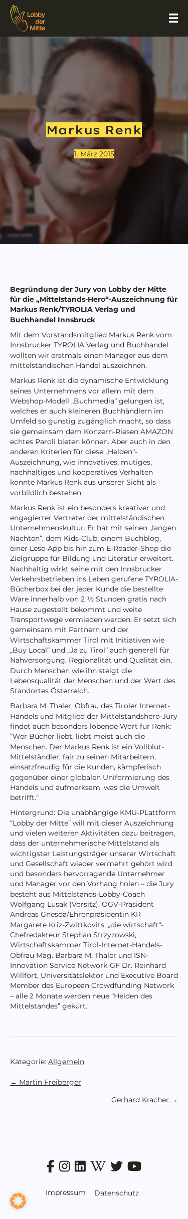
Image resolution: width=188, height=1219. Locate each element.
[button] (18, 1201)
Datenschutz (116, 1192)
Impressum (66, 1192)
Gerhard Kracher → (144, 1099)
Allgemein (66, 1061)
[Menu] (173, 18)
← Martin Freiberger (45, 1082)
